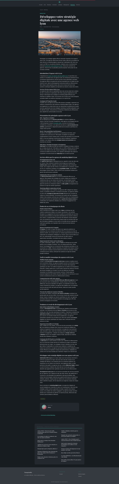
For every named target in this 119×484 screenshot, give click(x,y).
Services (78, 4)
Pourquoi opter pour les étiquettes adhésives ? (47, 448)
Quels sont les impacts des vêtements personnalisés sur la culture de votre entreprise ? (69, 445)
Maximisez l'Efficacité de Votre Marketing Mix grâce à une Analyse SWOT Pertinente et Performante (47, 453)
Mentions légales (81, 474)
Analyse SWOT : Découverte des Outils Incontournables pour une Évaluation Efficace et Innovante (47, 432)
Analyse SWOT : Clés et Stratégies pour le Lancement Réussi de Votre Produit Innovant (70, 440)
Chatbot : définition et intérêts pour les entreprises (69, 431)
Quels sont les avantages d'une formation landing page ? (46, 441)
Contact (80, 476)
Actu (45, 4)
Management (66, 4)
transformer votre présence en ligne (53, 66)
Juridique (60, 4)
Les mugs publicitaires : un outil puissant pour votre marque (71, 456)
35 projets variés (57, 123)
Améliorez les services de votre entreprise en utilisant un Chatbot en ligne (47, 445)
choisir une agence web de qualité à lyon (58, 75)
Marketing (73, 4)
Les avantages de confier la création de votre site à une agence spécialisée (47, 437)
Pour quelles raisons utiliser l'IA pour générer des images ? (71, 460)
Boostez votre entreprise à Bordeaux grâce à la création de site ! (47, 457)
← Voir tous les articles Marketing (47, 415)
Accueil (40, 4)
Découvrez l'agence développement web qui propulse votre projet (70, 449)
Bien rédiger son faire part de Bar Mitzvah (70, 452)
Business (49, 4)
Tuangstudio (28, 472)
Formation (54, 4)
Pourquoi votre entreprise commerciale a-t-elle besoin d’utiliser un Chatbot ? (70, 435)
